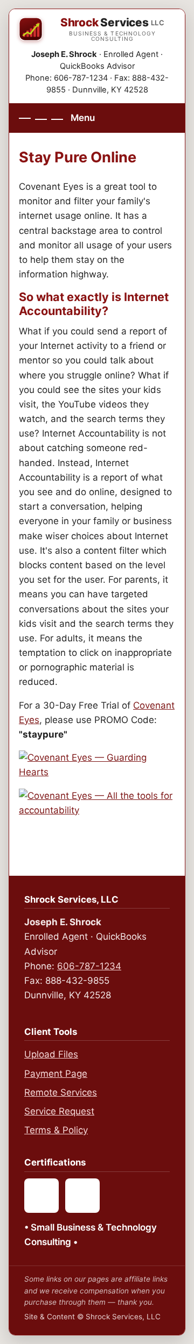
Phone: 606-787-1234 (66, 78)
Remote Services (60, 1092)
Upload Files (51, 1054)
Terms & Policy (56, 1130)
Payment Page (55, 1073)
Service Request (59, 1111)
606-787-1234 (89, 966)
